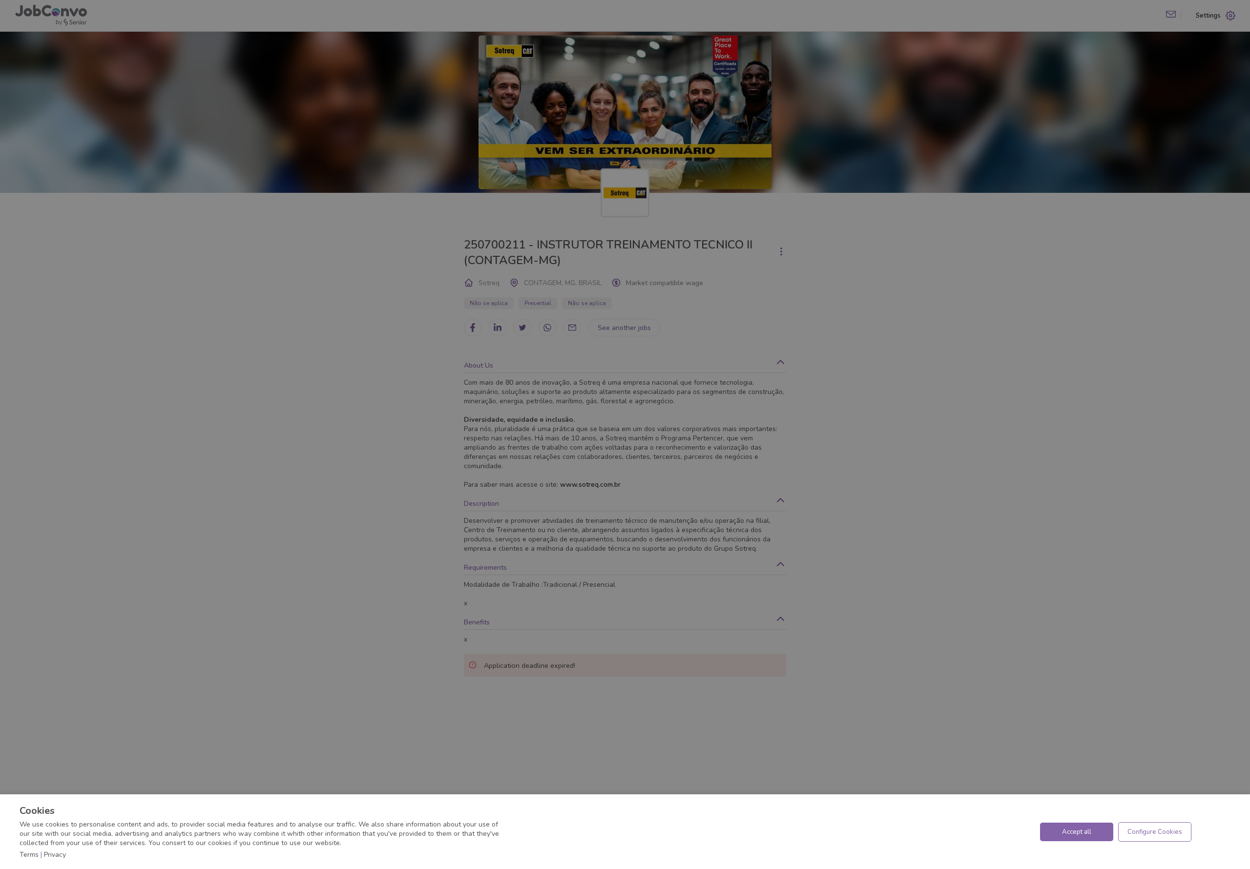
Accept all (1076, 832)
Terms (29, 854)
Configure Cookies (1154, 832)
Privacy (55, 854)
